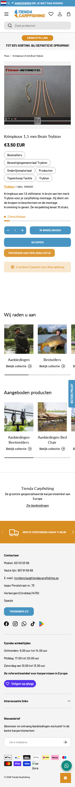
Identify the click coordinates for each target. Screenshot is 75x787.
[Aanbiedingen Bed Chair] (52, 417)
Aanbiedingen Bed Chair (52, 439)
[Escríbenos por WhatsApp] (66, 765)
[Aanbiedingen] (18, 339)
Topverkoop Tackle (19, 178)
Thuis (6, 55)
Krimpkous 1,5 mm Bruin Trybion (28, 55)
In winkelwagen (50, 230)
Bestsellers (14, 155)
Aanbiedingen (19, 359)
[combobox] (37, 26)
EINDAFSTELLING (37, 37)
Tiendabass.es (18, 611)
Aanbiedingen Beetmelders (19, 439)
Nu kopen (37, 242)
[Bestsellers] (52, 339)
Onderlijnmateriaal (19, 170)
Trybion (44, 178)
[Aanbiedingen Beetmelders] (18, 417)
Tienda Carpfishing (21, 777)
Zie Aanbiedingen (37, 505)
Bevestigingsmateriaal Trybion (27, 162)
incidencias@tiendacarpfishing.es (36, 578)
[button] (68, 14)
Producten (46, 170)
